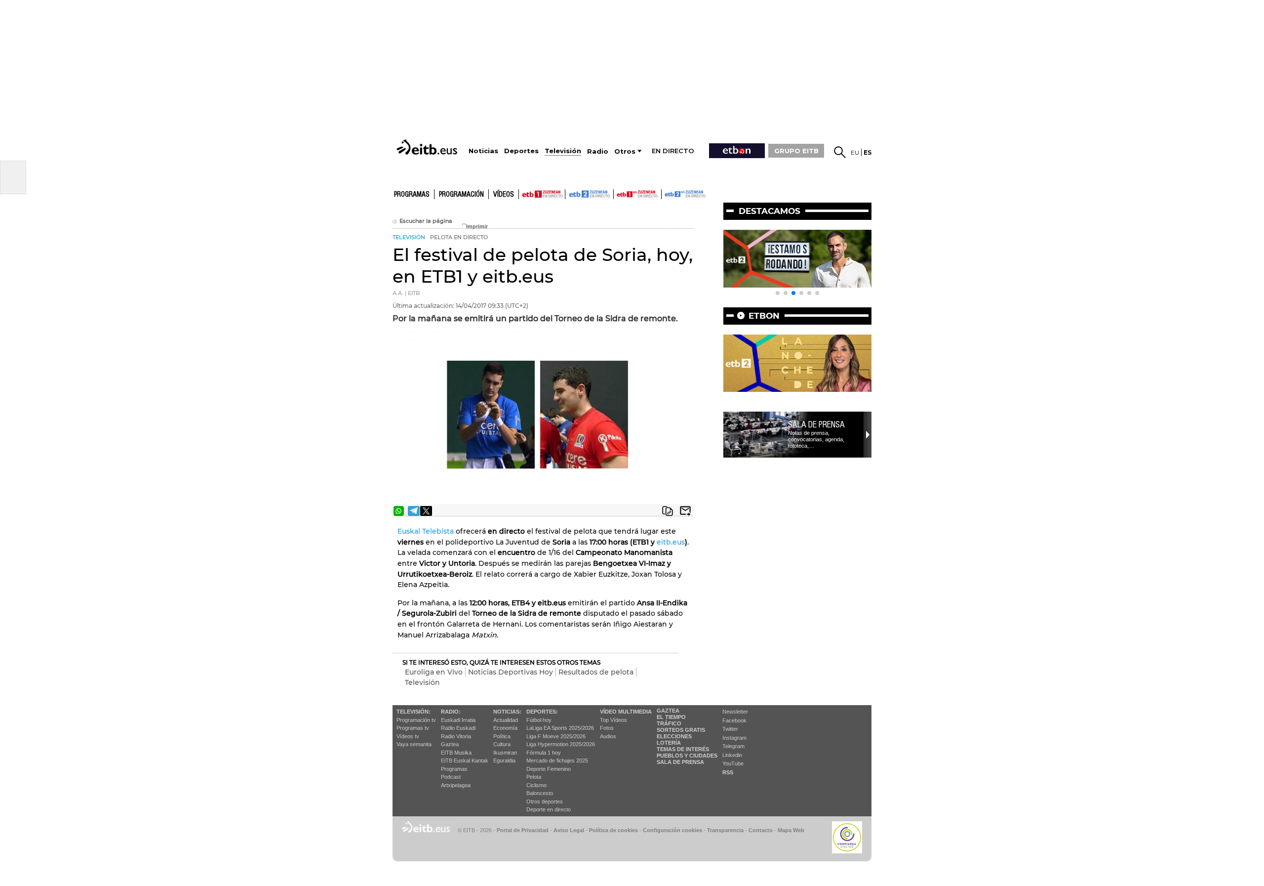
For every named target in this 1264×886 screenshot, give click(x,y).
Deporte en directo (548, 809)
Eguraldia (504, 760)
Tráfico (669, 723)
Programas (412, 195)
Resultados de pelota (595, 672)
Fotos (607, 728)
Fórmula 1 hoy (543, 753)
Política (502, 736)
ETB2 (589, 194)
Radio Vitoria (456, 736)
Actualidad (505, 720)
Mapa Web (791, 830)
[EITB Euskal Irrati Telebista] (428, 147)
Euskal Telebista (425, 531)
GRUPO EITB (796, 151)
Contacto (761, 830)
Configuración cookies (672, 830)
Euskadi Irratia (458, 720)
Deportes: (542, 712)
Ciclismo (536, 785)
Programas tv (412, 728)
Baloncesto (539, 793)
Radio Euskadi (458, 728)
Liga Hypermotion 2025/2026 (560, 744)
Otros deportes (544, 801)
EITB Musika (456, 753)
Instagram (734, 738)
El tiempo (671, 717)
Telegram (733, 746)
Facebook (734, 720)
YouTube (733, 763)
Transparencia (725, 830)
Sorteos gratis (681, 730)
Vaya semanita (414, 744)
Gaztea (450, 744)
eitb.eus (671, 542)
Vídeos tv (407, 736)
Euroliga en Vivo (434, 672)
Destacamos (769, 211)
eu (855, 152)
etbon (764, 316)
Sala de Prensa (680, 762)
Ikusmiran (505, 753)
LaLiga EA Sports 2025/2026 (560, 728)
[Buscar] (840, 152)
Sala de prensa (816, 424)
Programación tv (416, 720)
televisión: (413, 712)
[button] (778, 293)
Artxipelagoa (456, 785)
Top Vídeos (613, 720)
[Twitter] (426, 511)
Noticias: (507, 712)
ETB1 (542, 194)
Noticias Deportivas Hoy (510, 672)
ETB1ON (618, 193)
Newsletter (735, 712)
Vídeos (503, 195)
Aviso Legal (568, 830)
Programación (461, 195)
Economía (505, 728)
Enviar (685, 511)
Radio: (451, 712)
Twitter (730, 729)
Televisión (422, 682)
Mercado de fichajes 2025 (557, 760)
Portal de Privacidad (523, 830)
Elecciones (674, 736)
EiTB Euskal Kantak (464, 760)
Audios (608, 736)
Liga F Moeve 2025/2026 (556, 736)
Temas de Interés (683, 749)
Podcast (451, 777)
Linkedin (732, 755)
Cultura (502, 744)
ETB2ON (666, 193)
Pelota (533, 777)
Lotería (669, 743)
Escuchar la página (425, 221)
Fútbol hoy (539, 720)
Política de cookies (613, 830)
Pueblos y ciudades (687, 756)
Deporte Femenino (548, 769)
